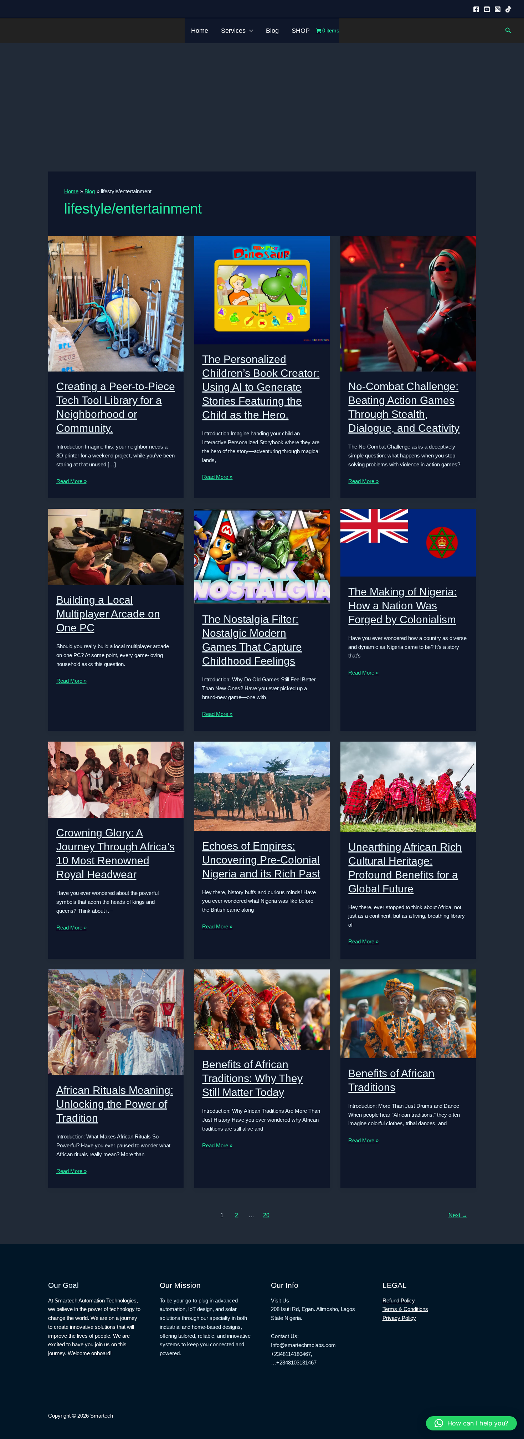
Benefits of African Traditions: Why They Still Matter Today (252, 1078)
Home (199, 30)
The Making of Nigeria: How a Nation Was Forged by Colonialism (402, 605)
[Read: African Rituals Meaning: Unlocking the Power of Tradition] (116, 1022)
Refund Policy (398, 1300)
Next (457, 1215)
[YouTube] (487, 9)
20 (266, 1215)
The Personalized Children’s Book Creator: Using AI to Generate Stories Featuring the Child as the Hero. (260, 387)
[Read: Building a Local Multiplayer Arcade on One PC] (116, 546)
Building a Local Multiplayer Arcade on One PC (108, 614)
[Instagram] (497, 9)
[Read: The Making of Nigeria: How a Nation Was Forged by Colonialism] (408, 542)
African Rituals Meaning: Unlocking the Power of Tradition (114, 1104)
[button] (249, 30)
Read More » (71, 482)
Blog (272, 30)
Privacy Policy (399, 1318)
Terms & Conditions (405, 1309)
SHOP (301, 30)
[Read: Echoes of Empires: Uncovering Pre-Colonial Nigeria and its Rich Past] (262, 786)
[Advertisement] (262, 97)
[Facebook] (476, 9)
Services (233, 30)
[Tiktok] (508, 9)
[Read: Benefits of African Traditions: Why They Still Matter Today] (262, 1009)
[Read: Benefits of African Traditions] (408, 1013)
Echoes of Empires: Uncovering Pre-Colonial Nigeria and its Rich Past (261, 860)
